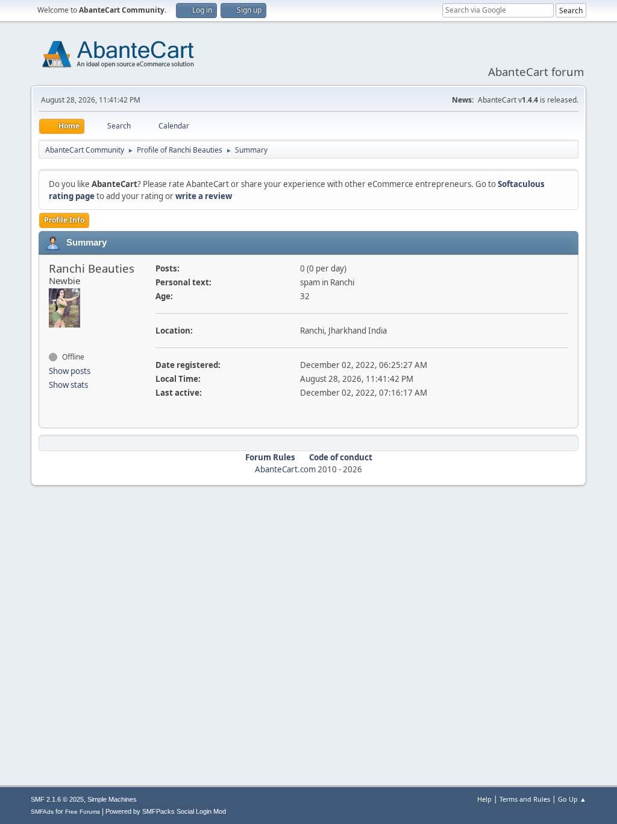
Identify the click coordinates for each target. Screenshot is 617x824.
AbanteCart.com (285, 469)
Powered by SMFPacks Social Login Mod (165, 811)
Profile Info (64, 220)
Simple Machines (112, 799)
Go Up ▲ (572, 798)
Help (484, 798)
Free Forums (82, 811)
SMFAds (42, 811)
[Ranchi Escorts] (53, 335)
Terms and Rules (525, 798)
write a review (203, 196)
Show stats (68, 384)
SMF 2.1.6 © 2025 (57, 799)
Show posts (69, 371)
